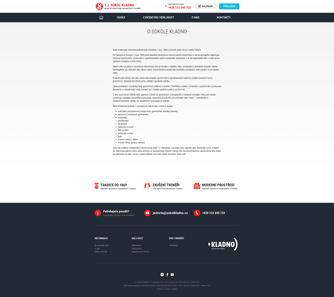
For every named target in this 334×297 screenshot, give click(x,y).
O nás (97, 248)
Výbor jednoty (101, 251)
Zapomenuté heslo (140, 251)
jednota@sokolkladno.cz (170, 213)
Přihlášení (229, 6)
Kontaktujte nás (102, 245)
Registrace (137, 248)
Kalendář (207, 6)
